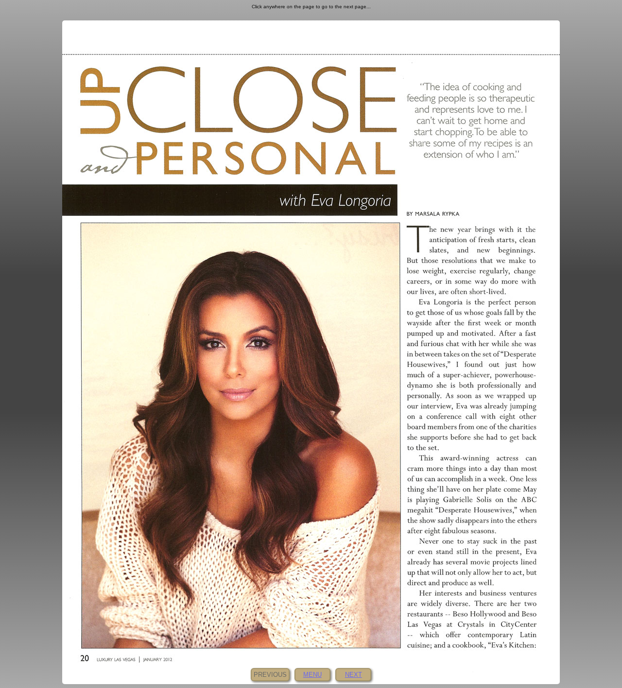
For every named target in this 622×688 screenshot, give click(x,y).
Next (353, 674)
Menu (312, 674)
